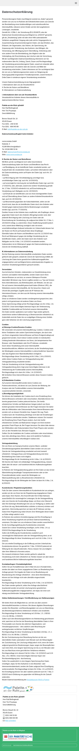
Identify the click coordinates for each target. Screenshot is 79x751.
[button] (76, 3)
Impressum (7, 745)
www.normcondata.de (14, 154)
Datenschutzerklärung (23, 745)
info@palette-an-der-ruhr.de (18, 129)
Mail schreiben (10, 721)
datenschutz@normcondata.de (19, 152)
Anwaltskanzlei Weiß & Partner (38, 680)
